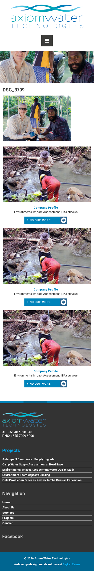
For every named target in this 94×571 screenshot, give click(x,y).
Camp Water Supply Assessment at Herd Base (32, 464)
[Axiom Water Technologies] (47, 16)
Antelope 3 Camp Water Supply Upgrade (28, 459)
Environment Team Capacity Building (26, 475)
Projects (11, 450)
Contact (7, 523)
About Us (8, 507)
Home (6, 502)
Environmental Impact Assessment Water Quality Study (38, 469)
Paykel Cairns (71, 564)
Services (8, 512)
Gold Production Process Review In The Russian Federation (41, 480)
